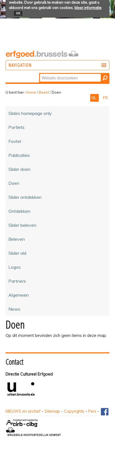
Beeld (44, 92)
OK (18, 13)
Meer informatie (88, 7)
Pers (92, 411)
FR (105, 97)
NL (94, 97)
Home (31, 92)
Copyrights (74, 411)
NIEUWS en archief (23, 411)
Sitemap (52, 411)
